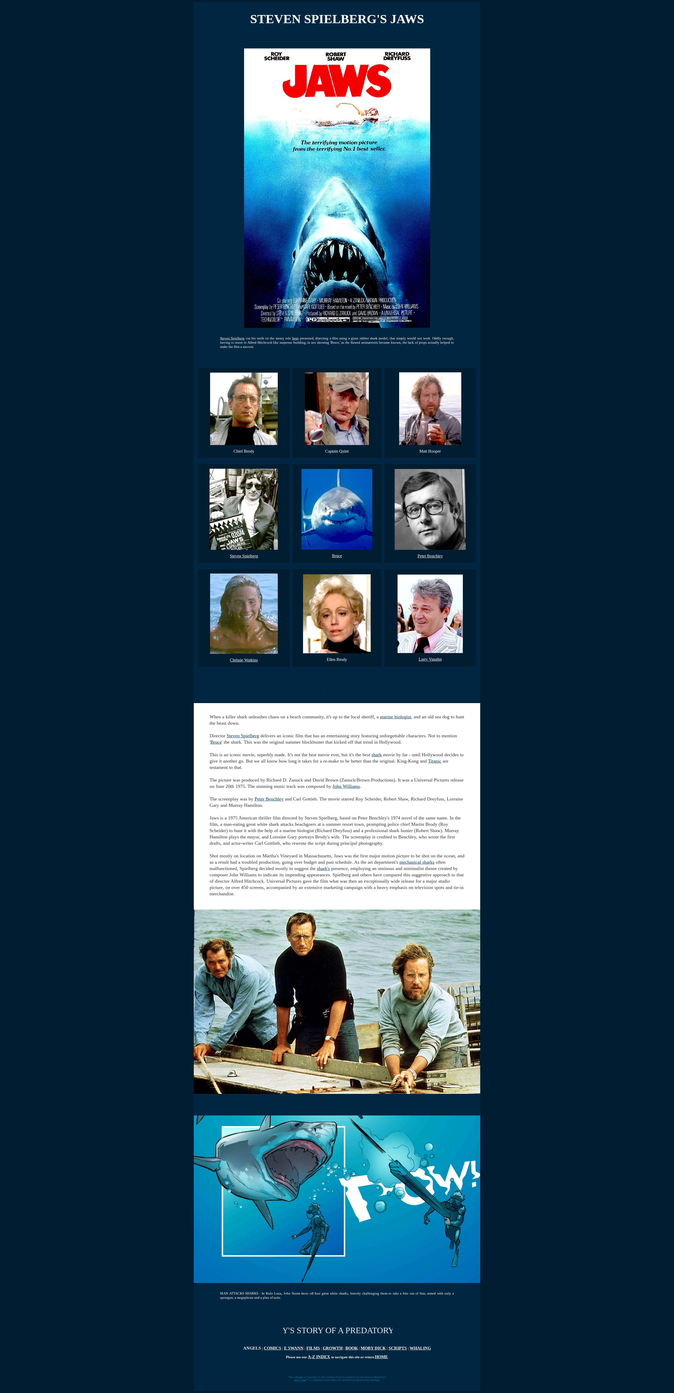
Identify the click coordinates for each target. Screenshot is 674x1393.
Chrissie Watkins (244, 660)
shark (376, 754)
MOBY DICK (373, 1348)
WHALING (420, 1348)
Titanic (434, 761)
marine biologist (395, 716)
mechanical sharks (416, 862)
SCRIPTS (398, 1348)
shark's (323, 868)
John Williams (346, 786)
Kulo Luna (300, 1380)
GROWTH (333, 1348)
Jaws (295, 338)
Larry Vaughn (430, 659)
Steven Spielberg (232, 338)
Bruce (337, 556)
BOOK (351, 1348)
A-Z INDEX (319, 1357)
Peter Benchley (430, 556)
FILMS (313, 1348)
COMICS (272, 1348)
